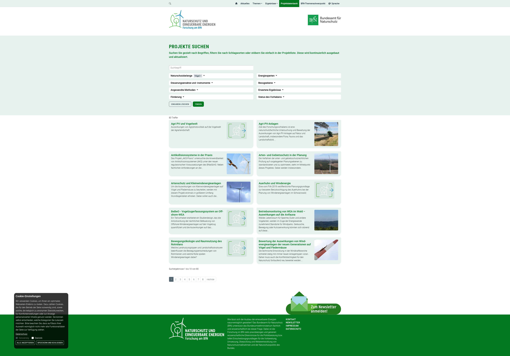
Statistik (38, 337)
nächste (210, 279)
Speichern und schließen (50, 342)
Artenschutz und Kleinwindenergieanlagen (196, 183)
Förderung (176, 96)
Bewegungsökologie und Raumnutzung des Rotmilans (196, 242)
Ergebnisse (270, 3)
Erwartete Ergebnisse (269, 89)
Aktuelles (245, 3)
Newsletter (293, 322)
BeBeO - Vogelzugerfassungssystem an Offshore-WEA (197, 213)
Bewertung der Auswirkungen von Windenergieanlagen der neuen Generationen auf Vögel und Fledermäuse (285, 244)
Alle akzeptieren (25, 342)
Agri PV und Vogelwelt (184, 123)
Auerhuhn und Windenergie (275, 183)
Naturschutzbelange (185, 75)
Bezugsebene (265, 82)
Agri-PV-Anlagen (268, 123)
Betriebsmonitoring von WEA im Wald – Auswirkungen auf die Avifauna (282, 213)
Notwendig (24, 337)
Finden (198, 104)
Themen (257, 3)
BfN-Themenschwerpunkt (313, 3)
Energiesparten (266, 75)
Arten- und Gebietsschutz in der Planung (283, 155)
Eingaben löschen (180, 104)
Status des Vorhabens (270, 96)
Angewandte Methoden (183, 89)
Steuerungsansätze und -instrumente (191, 82)
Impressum (292, 325)
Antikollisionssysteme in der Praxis (191, 155)
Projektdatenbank (289, 3)
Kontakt (291, 319)
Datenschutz (293, 328)
